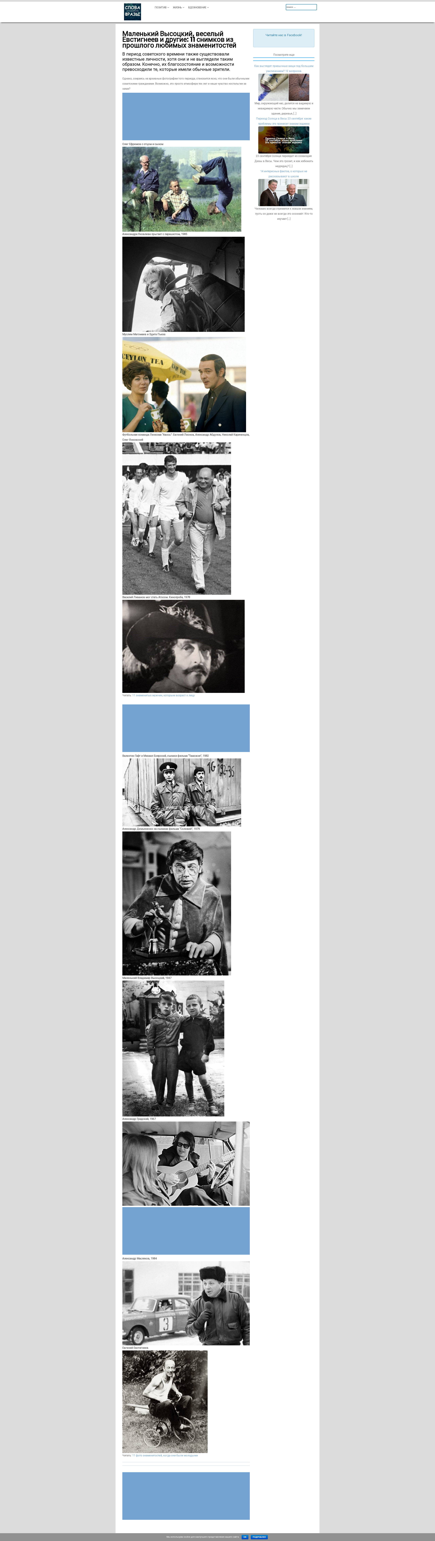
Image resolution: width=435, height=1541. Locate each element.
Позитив (161, 7)
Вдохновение (197, 7)
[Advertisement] (186, 116)
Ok (245, 1537)
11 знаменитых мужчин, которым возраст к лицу (163, 695)
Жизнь (177, 7)
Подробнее (259, 1537)
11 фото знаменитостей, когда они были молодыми (165, 1455)
